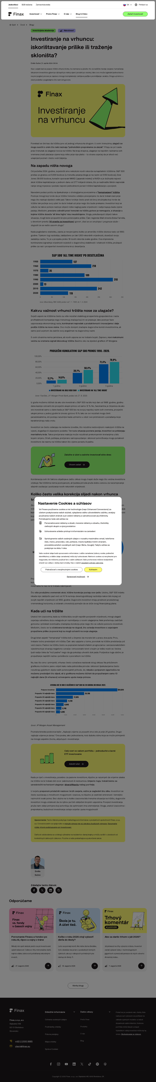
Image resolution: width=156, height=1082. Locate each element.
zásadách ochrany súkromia (92, 563)
